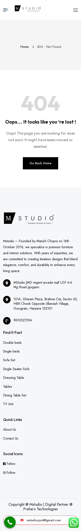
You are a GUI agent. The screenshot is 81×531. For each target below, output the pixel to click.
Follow (10, 463)
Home (25, 46)
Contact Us (10, 438)
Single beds (11, 351)
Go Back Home (40, 163)
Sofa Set (9, 360)
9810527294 (23, 320)
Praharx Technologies (40, 509)
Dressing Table (13, 377)
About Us (9, 429)
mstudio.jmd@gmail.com (44, 520)
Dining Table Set (14, 395)
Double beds (12, 342)
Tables (7, 386)
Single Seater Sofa (16, 369)
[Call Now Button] (10, 522)
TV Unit (8, 404)
